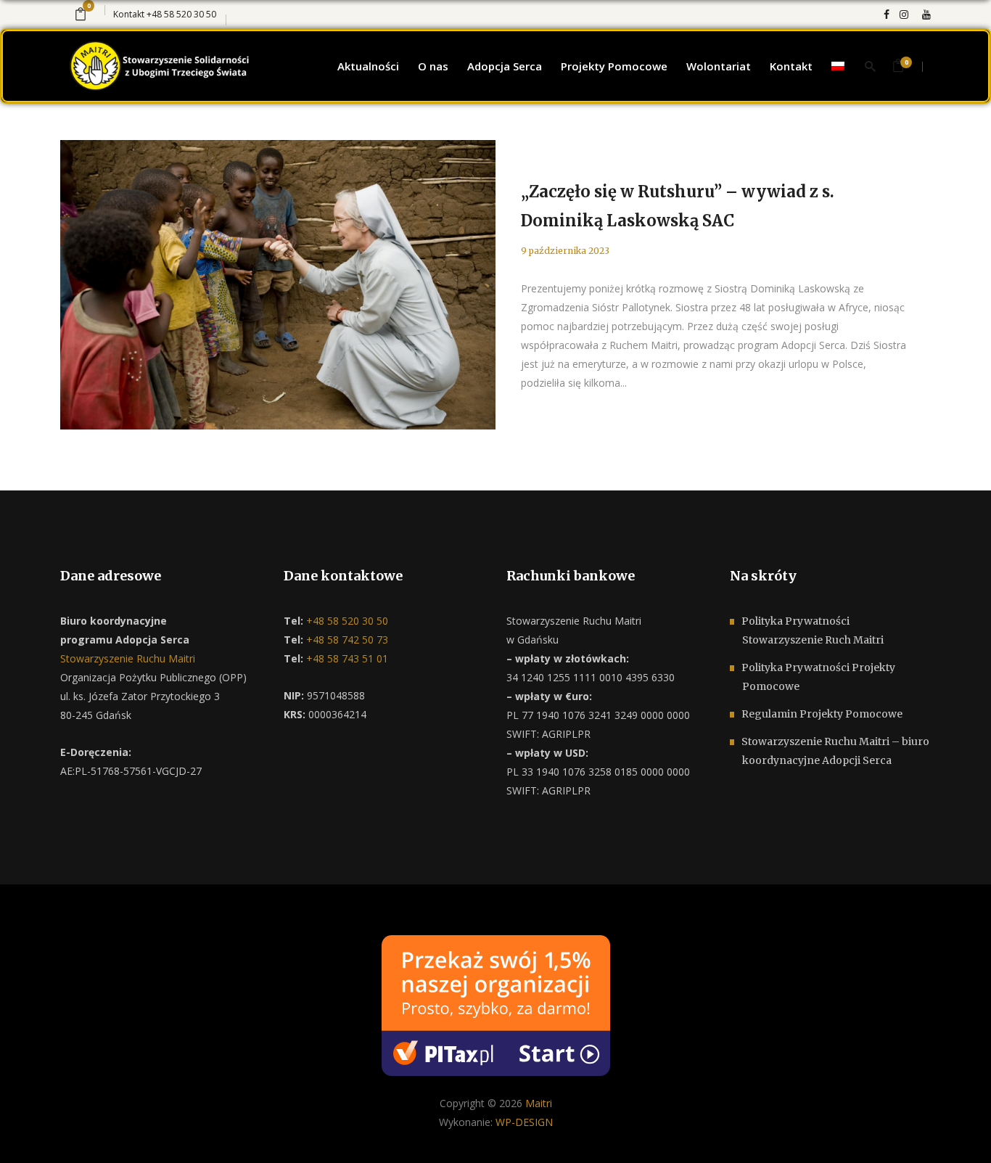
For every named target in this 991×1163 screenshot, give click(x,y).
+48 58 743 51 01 (345, 658)
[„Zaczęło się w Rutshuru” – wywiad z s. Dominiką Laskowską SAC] (277, 285)
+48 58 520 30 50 (181, 14)
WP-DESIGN (524, 1122)
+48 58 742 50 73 (345, 639)
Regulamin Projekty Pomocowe (821, 713)
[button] (29, 1134)
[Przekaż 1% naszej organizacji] (496, 1004)
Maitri (538, 1103)
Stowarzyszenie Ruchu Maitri (127, 658)
